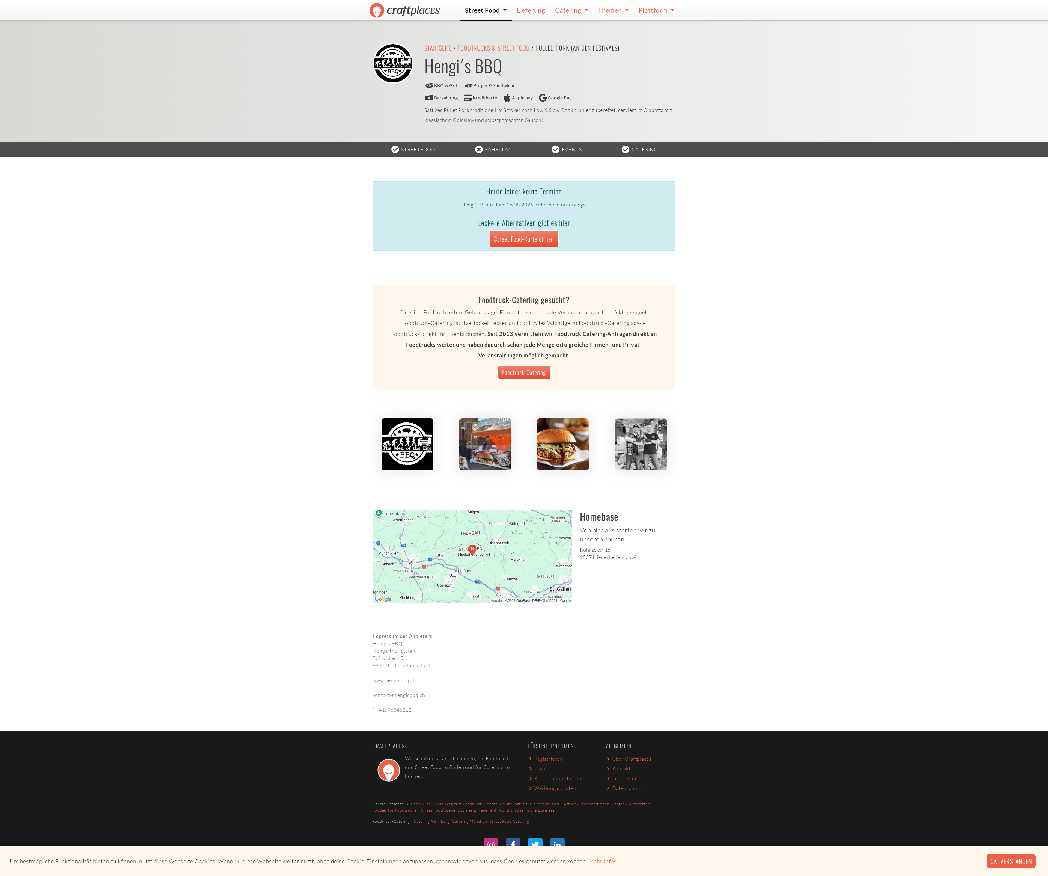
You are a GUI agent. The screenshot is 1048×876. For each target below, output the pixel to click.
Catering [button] (569, 10)
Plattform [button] (654, 10)
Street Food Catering (509, 821)
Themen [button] (610, 10)
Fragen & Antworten (631, 803)
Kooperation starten (557, 778)
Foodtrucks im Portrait (506, 803)
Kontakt (621, 768)
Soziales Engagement (477, 810)
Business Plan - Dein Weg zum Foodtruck (444, 803)
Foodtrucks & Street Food (494, 47)
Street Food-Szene (438, 810)
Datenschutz (627, 788)
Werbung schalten (555, 788)
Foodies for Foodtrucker (396, 810)
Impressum (625, 778)
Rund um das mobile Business (526, 810)
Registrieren (548, 759)
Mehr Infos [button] (603, 861)
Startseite (438, 47)
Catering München (469, 821)
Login (540, 768)
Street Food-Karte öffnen (524, 239)
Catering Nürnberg (431, 821)
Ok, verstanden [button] (1011, 861)
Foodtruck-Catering (524, 372)
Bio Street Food (544, 803)
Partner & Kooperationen (585, 803)
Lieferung (531, 10)
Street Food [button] (483, 10)
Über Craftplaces (632, 759)
